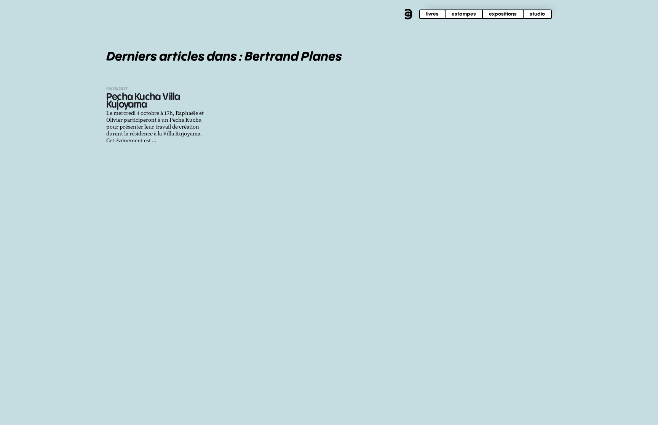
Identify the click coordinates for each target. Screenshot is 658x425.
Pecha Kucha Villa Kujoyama (143, 101)
